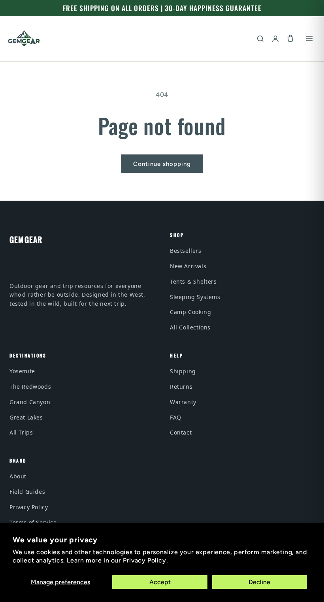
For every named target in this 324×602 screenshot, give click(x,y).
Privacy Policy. (145, 560)
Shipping (183, 371)
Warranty (183, 402)
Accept (160, 582)
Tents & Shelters (193, 281)
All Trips (21, 432)
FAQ (175, 417)
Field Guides (27, 491)
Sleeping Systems (195, 297)
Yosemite (22, 371)
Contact (181, 432)
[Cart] (290, 38)
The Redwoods (30, 386)
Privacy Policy (28, 507)
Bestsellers (186, 250)
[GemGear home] (24, 38)
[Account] (275, 38)
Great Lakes (26, 417)
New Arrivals (188, 266)
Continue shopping (162, 163)
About (17, 476)
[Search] (260, 38)
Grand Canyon (29, 402)
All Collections (190, 327)
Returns (181, 386)
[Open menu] (309, 38)
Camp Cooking (190, 312)
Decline (259, 582)
